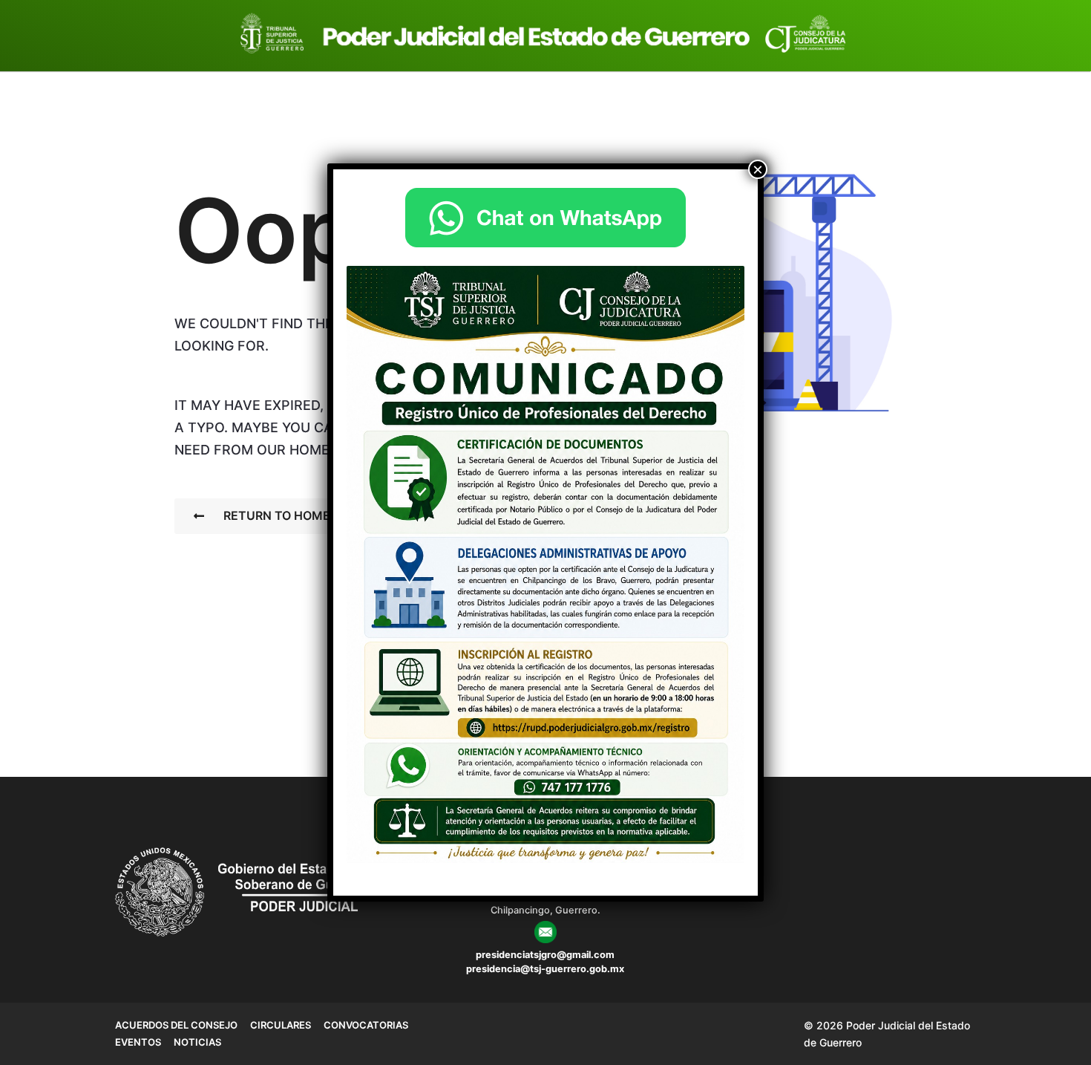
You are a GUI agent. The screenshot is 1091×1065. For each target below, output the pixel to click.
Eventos (138, 1042)
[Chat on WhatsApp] (545, 217)
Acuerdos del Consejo (176, 1025)
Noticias (197, 1042)
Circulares (280, 1025)
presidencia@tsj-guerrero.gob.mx (545, 968)
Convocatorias (366, 1025)
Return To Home (276, 515)
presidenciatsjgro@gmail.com (545, 954)
